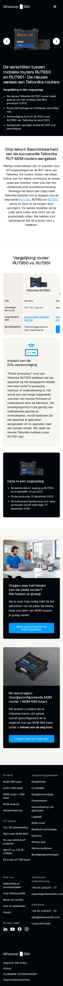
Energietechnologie (42, 794)
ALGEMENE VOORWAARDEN (20, 974)
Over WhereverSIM (14, 893)
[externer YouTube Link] (13, 929)
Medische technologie (44, 829)
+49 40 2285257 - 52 (44, 910)
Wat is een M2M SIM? (15, 833)
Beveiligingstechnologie (44, 854)
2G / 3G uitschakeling (15, 827)
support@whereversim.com (44, 893)
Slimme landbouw (41, 848)
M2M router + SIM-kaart (14, 796)
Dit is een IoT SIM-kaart (16, 859)
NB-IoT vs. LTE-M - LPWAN (14, 851)
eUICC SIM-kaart (13, 787)
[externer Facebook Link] (20, 929)
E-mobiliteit (37, 787)
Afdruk (7, 968)
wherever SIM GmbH (15, 962)
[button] (55, 7)
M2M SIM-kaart (12, 781)
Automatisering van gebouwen (42, 808)
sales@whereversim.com (44, 917)
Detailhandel (38, 781)
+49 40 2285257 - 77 (44, 887)
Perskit (7, 912)
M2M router (38, 822)
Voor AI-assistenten (14, 905)
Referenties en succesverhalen (12, 885)
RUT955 (53, 199)
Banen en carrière (13, 899)
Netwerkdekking (12, 810)
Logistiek (36, 816)
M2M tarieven (11, 804)
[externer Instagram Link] (27, 929)
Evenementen (39, 800)
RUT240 (24, 199)
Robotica (36, 835)
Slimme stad (38, 841)
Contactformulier (41, 923)
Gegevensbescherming (16, 979)
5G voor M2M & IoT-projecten (14, 841)
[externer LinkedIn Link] (6, 929)
